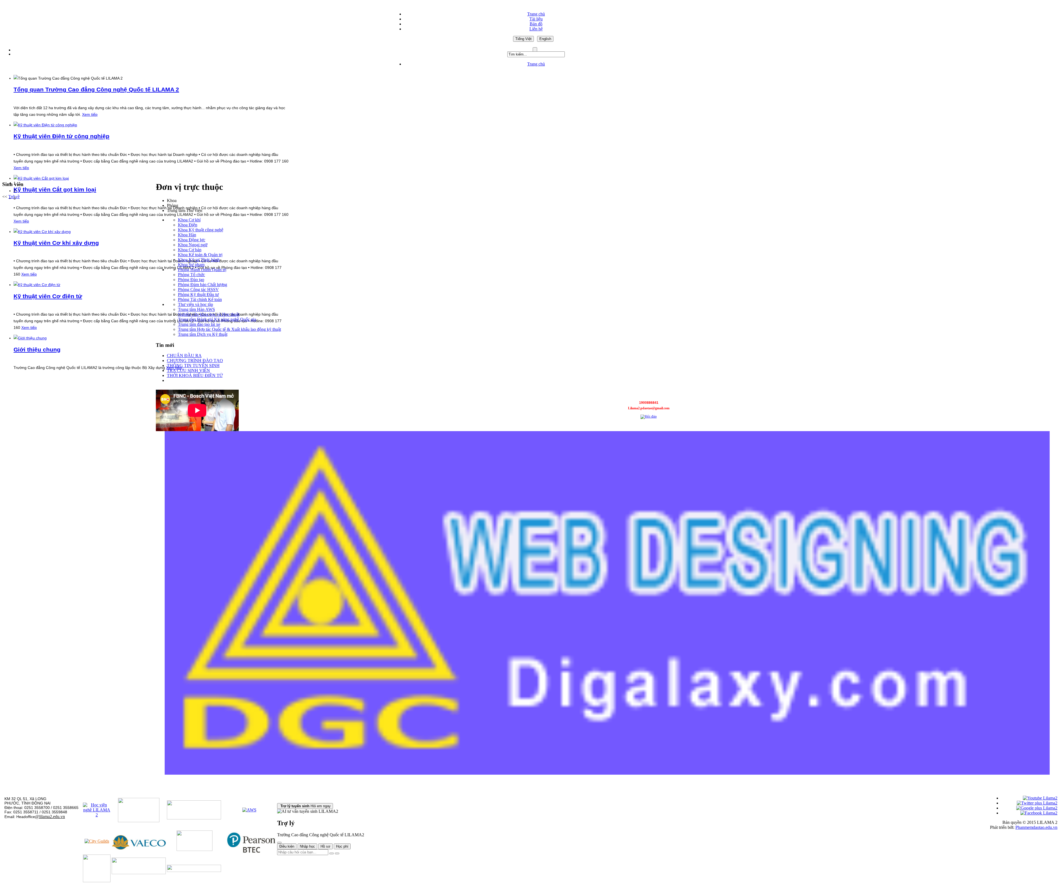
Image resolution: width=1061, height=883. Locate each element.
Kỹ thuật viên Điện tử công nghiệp (61, 136)
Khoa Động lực (191, 239)
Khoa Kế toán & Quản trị (200, 254)
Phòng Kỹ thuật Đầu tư (198, 294)
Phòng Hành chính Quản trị (202, 269)
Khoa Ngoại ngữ (193, 244)
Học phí (342, 846)
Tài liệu (536, 19)
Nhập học (307, 846)
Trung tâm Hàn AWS (196, 309)
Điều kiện (286, 846)
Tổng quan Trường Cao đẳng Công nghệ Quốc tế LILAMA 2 (96, 89)
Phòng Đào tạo (191, 279)
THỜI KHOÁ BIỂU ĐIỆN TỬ (195, 375)
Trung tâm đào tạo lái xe (199, 324)
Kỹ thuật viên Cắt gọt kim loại (55, 189)
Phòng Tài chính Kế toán (200, 299)
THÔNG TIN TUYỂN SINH (193, 365)
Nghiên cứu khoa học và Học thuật (208, 314)
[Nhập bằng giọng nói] (331, 853)
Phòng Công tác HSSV (198, 289)
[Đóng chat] (279, 842)
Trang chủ (536, 14)
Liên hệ (536, 29)
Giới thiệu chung (37, 349)
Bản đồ (536, 24)
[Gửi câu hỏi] (337, 853)
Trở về (14, 196)
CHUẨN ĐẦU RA (184, 355)
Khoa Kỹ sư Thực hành (199, 259)
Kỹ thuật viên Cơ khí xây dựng (56, 243)
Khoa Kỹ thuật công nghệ (200, 229)
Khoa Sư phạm (191, 264)
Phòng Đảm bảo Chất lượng (202, 284)
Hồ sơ (325, 846)
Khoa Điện (187, 224)
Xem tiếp (90, 114)
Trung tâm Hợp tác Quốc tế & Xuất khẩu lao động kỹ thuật (229, 329)
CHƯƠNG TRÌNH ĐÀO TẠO (195, 360)
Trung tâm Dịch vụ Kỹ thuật (202, 334)
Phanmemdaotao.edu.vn (1036, 827)
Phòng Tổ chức (191, 274)
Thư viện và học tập (195, 304)
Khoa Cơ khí (189, 220)
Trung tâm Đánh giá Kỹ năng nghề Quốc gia (217, 319)
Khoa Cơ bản (189, 249)
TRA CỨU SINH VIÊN (188, 370)
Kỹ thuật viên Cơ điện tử (48, 296)
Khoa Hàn (187, 234)
